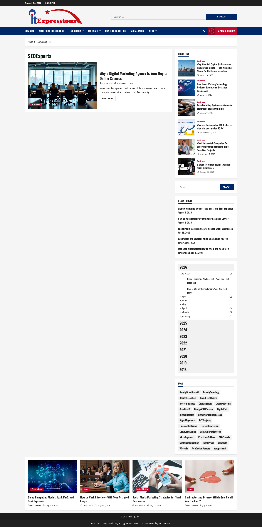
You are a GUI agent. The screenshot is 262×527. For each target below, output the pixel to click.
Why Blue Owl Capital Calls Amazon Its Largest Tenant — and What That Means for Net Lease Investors (186, 68)
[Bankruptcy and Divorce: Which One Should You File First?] (209, 476)
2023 (183, 336)
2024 (183, 329)
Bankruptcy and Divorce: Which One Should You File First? (209, 499)
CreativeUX (185, 409)
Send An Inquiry (226, 31)
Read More (109, 99)
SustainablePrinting (189, 443)
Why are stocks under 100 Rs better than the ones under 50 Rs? (186, 127)
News (151, 31)
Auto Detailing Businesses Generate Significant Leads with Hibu (186, 107)
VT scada (184, 448)
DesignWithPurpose (203, 409)
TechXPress (208, 443)
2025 (183, 323)
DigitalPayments (187, 420)
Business (29, 31)
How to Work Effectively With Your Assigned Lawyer (203, 218)
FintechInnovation (209, 426)
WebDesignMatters (201, 448)
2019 (183, 362)
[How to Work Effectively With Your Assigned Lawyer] (104, 476)
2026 (183, 267)
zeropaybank (220, 448)
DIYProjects (205, 420)
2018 (183, 369)
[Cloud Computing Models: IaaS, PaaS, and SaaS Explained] (52, 476)
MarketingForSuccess (210, 431)
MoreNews (148, 523)
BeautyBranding (211, 392)
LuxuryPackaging (188, 431)
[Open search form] (204, 31)
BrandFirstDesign (208, 398)
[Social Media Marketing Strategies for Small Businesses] (157, 476)
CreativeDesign (223, 403)
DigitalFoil (222, 409)
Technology (75, 31)
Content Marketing (115, 31)
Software (93, 31)
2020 (183, 356)
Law (86, 489)
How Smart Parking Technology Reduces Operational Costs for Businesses (186, 88)
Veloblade (222, 443)
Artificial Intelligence (51, 31)
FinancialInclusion (188, 426)
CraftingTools (205, 403)
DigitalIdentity (187, 415)
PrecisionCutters (206, 437)
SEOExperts (224, 437)
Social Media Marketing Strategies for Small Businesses (205, 228)
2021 (183, 349)
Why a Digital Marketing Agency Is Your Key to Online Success (62, 85)
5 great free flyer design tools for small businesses (186, 166)
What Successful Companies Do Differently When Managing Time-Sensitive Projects (186, 147)
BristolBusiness (187, 403)
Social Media (137, 31)
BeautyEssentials (188, 398)
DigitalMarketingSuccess (210, 415)
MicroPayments (187, 437)
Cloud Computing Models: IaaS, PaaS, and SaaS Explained (205, 208)
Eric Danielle (107, 83)
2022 (183, 343)
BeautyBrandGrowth (189, 392)
